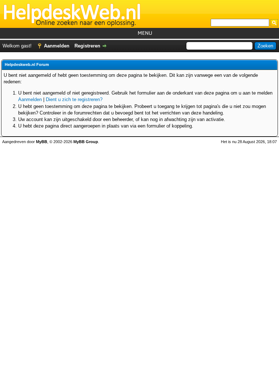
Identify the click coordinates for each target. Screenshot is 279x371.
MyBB (41, 141)
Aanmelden (56, 46)
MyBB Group (85, 141)
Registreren (87, 46)
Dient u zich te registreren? (74, 99)
